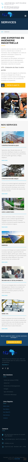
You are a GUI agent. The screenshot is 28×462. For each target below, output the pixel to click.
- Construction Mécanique (9, 394)
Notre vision (6, 406)
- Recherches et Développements (11, 386)
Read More (5, 160)
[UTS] (8, 14)
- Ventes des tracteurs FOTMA (10, 380)
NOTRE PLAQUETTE (13, 85)
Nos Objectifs (6, 412)
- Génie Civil (6, 383)
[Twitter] (3, 368)
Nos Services (6, 415)
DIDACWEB (17, 459)
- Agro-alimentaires (8, 391)
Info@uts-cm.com (9, 443)
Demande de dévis (14, 342)
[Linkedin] (8, 368)
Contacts (5, 418)
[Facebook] (5, 368)
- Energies (5, 389)
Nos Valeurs (6, 409)
